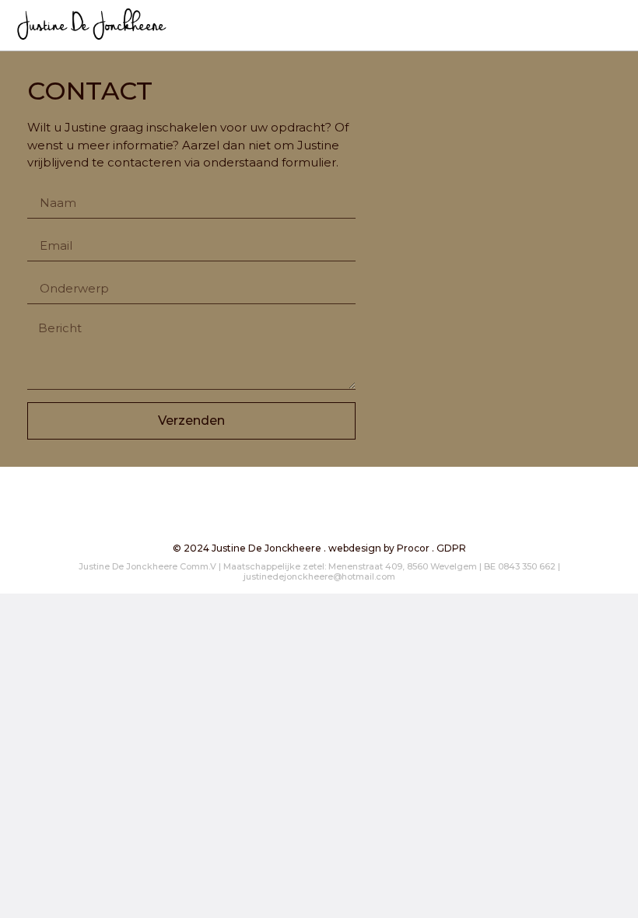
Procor (413, 548)
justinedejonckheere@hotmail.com (319, 576)
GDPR (451, 548)
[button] (619, 20)
